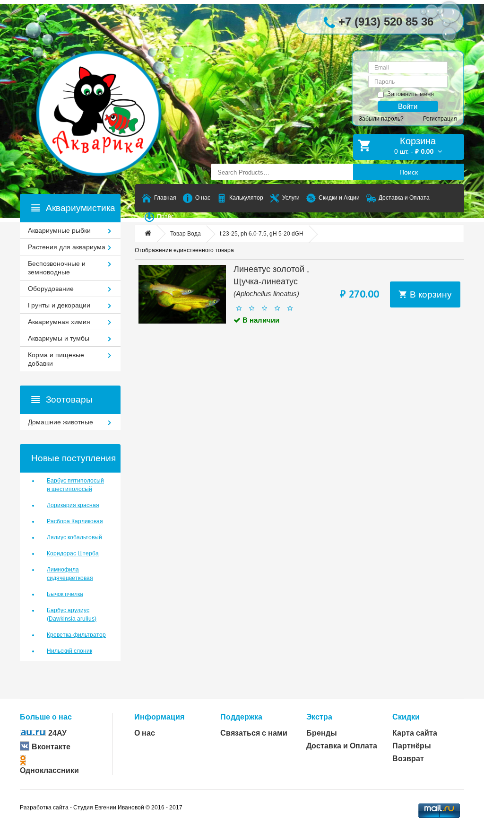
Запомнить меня (410, 93)
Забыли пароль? (381, 118)
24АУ (57, 733)
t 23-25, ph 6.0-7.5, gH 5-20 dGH (261, 233)
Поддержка (241, 717)
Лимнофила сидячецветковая (70, 573)
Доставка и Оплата (341, 746)
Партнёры (411, 746)
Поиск (408, 172)
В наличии (260, 320)
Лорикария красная (73, 505)
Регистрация (440, 118)
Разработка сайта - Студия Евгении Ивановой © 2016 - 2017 (101, 807)
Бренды (321, 733)
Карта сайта (414, 733)
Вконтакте (51, 747)
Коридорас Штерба (73, 553)
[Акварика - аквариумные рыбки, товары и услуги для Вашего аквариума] (108, 94)
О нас (144, 733)
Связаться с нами (253, 733)
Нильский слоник (69, 651)
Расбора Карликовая (75, 521)
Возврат (408, 759)
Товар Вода (185, 233)
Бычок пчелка (65, 594)
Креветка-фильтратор (76, 635)
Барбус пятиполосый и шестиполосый (75, 484)
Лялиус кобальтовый (74, 537)
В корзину (429, 294)
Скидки (406, 717)
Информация (159, 717)
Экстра (319, 717)
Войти (407, 106)
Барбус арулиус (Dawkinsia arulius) (71, 614)
